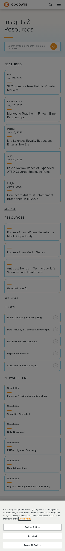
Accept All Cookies (32, 545)
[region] (32, 526)
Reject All (32, 536)
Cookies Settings (32, 527)
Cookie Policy (25, 518)
